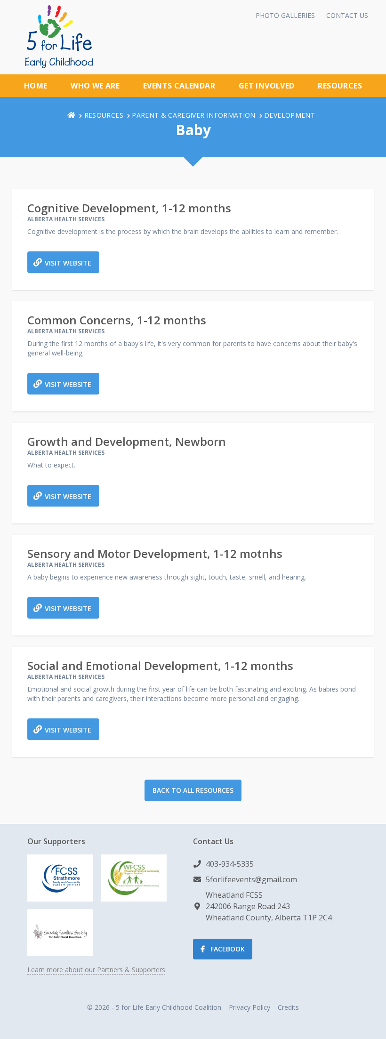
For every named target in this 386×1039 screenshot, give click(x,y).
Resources (340, 86)
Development (289, 115)
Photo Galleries (285, 15)
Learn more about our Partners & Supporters (96, 969)
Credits (288, 1007)
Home (36, 86)
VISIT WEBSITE (68, 262)
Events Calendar (179, 86)
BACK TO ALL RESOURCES (193, 790)
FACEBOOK (227, 948)
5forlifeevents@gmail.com (251, 879)
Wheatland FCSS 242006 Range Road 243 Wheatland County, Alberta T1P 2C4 (269, 906)
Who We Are (95, 86)
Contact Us (347, 15)
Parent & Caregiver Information (194, 115)
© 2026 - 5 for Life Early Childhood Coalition (154, 1007)
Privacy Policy (249, 1007)
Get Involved (267, 86)
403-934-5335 (230, 864)
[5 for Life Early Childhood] (59, 36)
